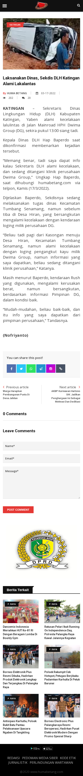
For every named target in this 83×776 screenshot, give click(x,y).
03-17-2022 (48, 93)
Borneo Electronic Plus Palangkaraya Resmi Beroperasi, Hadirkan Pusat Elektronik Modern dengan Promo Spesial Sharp (61, 729)
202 (10, 98)
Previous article (16, 392)
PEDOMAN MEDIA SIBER (40, 758)
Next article (65, 394)
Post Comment (18, 509)
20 (29, 98)
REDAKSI (13, 758)
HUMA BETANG (15, 93)
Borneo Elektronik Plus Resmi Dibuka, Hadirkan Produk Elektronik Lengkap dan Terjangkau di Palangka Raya (20, 679)
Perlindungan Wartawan (51, 762)
